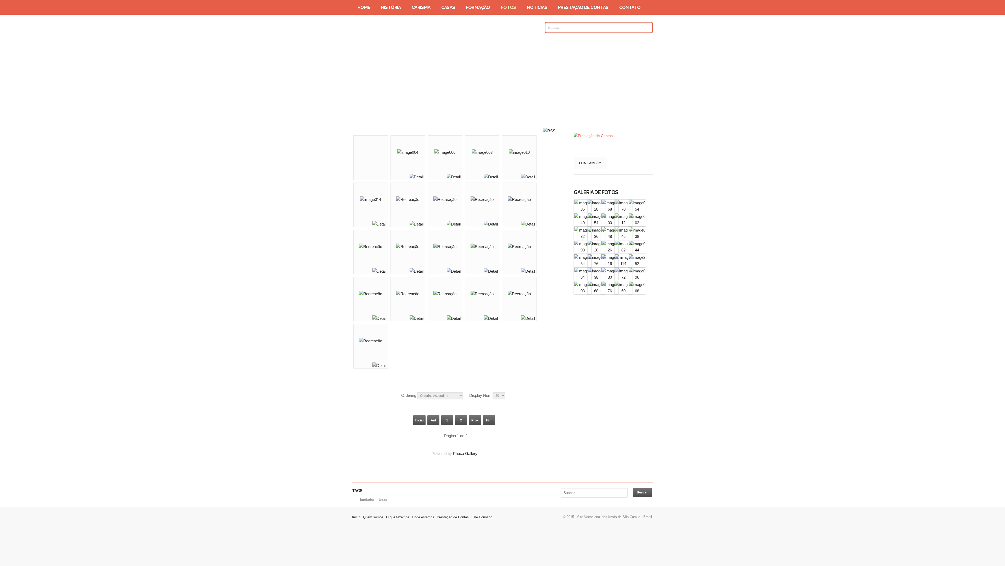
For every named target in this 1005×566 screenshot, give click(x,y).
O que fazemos (397, 517)
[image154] (582, 263)
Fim (489, 420)
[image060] (623, 291)
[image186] (582, 209)
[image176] (609, 291)
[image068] (596, 291)
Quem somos (373, 517)
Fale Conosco (481, 517)
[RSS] (549, 131)
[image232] (582, 236)
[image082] (623, 250)
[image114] (623, 263)
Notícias (537, 7)
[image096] (637, 277)
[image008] (582, 291)
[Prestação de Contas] (593, 136)
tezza (383, 500)
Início (356, 517)
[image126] (609, 250)
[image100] (609, 223)
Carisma (421, 7)
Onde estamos (423, 517)
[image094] (582, 277)
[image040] (582, 223)
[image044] (637, 250)
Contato (630, 7)
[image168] (609, 209)
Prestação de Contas (583, 7)
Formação (478, 7)
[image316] (609, 263)
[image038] (637, 236)
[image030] (609, 277)
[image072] (623, 277)
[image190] (582, 250)
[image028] (596, 209)
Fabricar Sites (502, 544)
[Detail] (416, 177)
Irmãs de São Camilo (403, 27)
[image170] (623, 209)
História (391, 7)
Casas (448, 7)
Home (364, 7)
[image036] (596, 236)
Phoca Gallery (465, 453)
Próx (474, 420)
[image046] (623, 236)
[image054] (637, 209)
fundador (368, 500)
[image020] (596, 250)
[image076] (596, 263)
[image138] (596, 277)
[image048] (609, 236)
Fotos (508, 7)
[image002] (637, 223)
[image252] (637, 263)
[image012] (623, 223)
